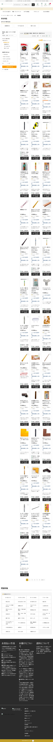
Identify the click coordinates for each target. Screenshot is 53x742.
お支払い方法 (8, 643)
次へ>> (43, 579)
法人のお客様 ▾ (46, 11)
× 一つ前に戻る (5, 69)
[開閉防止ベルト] (24, 217)
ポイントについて (28, 723)
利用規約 (26, 724)
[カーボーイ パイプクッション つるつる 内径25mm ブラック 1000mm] (36, 521)
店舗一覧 (26, 708)
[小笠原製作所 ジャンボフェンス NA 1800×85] (36, 295)
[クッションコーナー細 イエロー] (36, 483)
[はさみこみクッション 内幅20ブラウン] (24, 408)
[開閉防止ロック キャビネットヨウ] (24, 100)
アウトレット (36, 11)
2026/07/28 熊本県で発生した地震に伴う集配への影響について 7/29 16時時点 (22, 9)
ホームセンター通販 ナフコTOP (7, 15)
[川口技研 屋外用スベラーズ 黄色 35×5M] (47, 521)
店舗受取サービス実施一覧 (30, 711)
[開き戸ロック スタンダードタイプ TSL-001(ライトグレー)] (47, 180)
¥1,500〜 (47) (5, 61)
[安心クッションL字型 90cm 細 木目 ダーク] (47, 370)
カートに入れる (25, 76)
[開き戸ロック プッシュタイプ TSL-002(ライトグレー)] (47, 408)
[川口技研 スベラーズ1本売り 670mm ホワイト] (36, 370)
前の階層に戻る (8, 597)
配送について (27, 718)
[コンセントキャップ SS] (36, 333)
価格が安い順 (35, 33)
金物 (15, 15)
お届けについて (25, 645)
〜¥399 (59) (5, 54)
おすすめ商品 (26, 11)
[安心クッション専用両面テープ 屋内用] (24, 60)
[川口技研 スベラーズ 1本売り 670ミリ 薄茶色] (47, 217)
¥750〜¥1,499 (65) (6, 58)
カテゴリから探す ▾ (7, 11)
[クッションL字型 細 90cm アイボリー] (36, 60)
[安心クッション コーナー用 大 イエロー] (24, 446)
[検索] (33, 4)
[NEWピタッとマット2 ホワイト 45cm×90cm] (36, 256)
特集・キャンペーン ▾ (16, 11)
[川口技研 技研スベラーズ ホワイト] (47, 333)
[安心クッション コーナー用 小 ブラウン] (47, 446)
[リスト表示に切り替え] (50, 36)
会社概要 (26, 733)
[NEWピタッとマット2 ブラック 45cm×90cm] (24, 141)
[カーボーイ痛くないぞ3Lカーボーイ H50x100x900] (24, 295)
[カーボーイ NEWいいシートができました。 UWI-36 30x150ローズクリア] (24, 521)
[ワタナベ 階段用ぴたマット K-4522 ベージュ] (36, 100)
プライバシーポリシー (29, 731)
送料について (42, 643)
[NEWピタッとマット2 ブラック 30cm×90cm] (36, 446)
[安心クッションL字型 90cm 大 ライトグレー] (24, 558)
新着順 (30, 33)
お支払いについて (28, 715)
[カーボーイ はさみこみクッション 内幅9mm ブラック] (47, 483)
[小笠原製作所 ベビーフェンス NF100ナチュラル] (24, 180)
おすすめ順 (26, 33)
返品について (27, 720)
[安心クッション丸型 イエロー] (24, 370)
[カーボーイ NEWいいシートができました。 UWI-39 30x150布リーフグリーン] (24, 333)
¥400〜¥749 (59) (6, 56)
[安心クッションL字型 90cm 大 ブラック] (24, 256)
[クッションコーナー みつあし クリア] (47, 295)
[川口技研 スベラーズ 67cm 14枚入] (36, 180)
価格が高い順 (41, 33)
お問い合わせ (27, 735)
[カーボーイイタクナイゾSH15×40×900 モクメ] (47, 141)
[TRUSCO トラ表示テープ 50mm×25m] (36, 141)
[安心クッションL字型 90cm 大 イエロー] (36, 217)
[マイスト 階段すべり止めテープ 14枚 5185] (24, 483)
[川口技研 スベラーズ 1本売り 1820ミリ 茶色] (36, 408)
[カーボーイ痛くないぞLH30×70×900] (47, 256)
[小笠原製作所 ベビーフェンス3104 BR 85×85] (47, 60)
